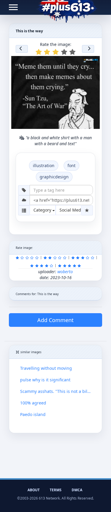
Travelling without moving (46, 368)
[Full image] (93, 62)
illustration (43, 165)
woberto (65, 271)
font (71, 165)
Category (42, 210)
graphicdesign (54, 177)
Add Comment (55, 320)
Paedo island (33, 414)
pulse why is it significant (45, 380)
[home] (66, 7)
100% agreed (33, 403)
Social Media (70, 210)
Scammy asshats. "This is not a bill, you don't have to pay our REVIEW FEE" (55, 391)
